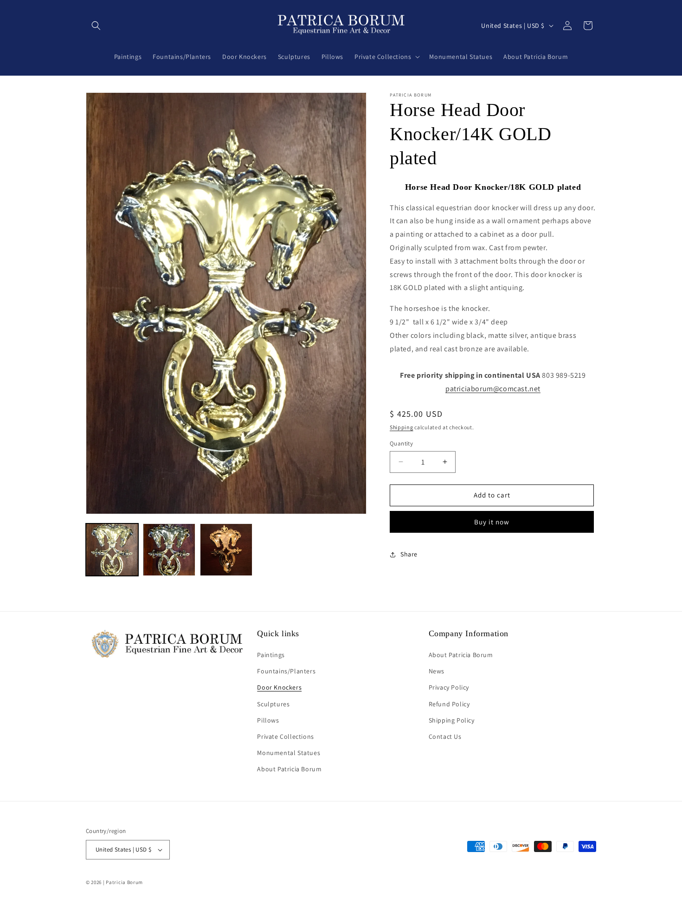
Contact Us (445, 736)
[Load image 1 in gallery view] (112, 549)
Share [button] (409, 554)
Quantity (401, 443)
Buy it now (491, 521)
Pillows (268, 720)
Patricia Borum (124, 882)
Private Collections (285, 736)
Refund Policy (449, 704)
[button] (96, 25)
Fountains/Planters (286, 671)
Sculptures (273, 704)
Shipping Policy (452, 720)
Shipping (401, 427)
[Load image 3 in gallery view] (226, 549)
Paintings (270, 655)
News (436, 671)
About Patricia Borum (289, 769)
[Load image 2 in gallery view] (169, 549)
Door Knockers (279, 688)
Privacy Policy (449, 688)
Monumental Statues (288, 753)
